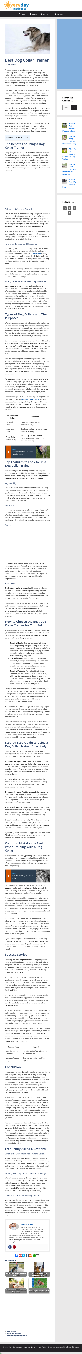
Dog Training (11, 1331)
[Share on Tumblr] (27, 1255)
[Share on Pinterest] (20, 1255)
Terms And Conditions (55, 1347)
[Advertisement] (27, 191)
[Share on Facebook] (16, 1255)
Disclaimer (68, 1347)
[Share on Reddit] (30, 1255)
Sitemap (76, 1347)
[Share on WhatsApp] (34, 1255)
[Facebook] (10, 1247)
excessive (37, 253)
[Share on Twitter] (23, 1255)
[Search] (74, 107)
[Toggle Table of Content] (25, 137)
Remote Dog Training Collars (17, 1336)
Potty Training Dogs (14, 1333)
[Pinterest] (14, 1247)
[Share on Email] (37, 1255)
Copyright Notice (29, 1347)
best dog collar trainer (30, 399)
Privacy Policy (41, 1347)
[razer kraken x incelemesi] (41, 1353)
